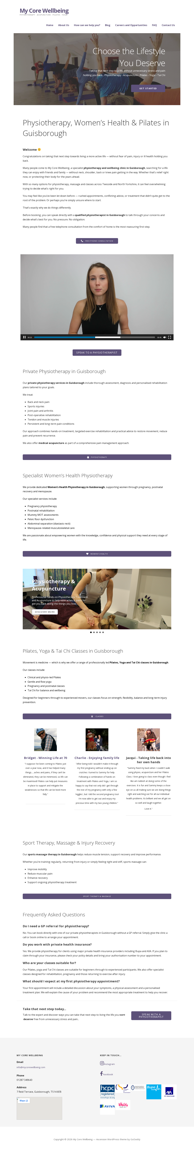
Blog (107, 25)
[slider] (94, 337)
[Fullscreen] (169, 337)
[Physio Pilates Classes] (97, 599)
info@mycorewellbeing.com (31, 1067)
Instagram (109, 1064)
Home (49, 25)
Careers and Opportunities (131, 25)
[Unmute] (164, 337)
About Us (63, 25)
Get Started (148, 88)
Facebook (108, 1074)
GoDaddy (135, 1139)
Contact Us (168, 25)
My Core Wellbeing (44, 10)
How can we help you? (87, 25)
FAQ (154, 25)
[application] (97, 297)
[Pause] (24, 337)
